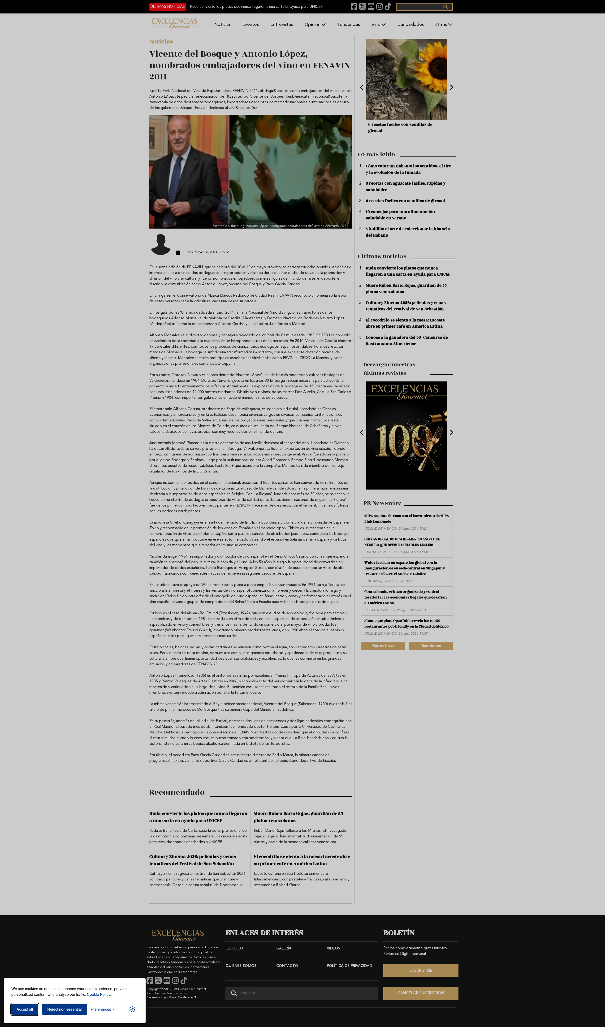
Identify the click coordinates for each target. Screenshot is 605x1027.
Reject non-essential (64, 1009)
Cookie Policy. (99, 994)
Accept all (25, 1009)
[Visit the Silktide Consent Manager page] (132, 1009)
